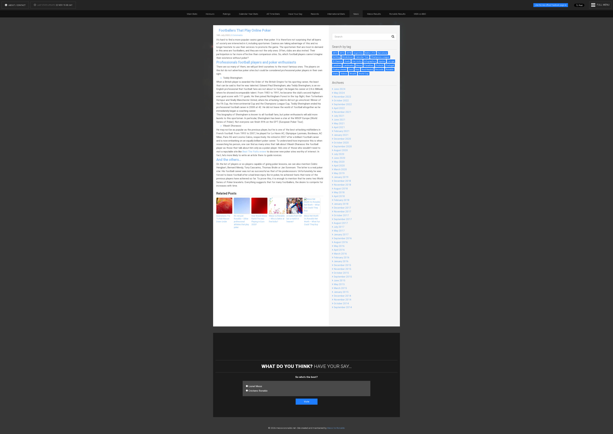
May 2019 (339, 173)
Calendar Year (362, 57)
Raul (357, 69)
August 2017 (341, 223)
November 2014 (342, 299)
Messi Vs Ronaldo (336, 428)
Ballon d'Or (370, 53)
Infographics (370, 61)
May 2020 (339, 161)
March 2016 (340, 253)
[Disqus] (269, 280)
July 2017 (339, 226)
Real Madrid (367, 69)
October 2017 (341, 215)
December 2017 (342, 207)
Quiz (351, 69)
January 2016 (341, 261)
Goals (347, 61)
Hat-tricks (357, 61)
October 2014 (341, 303)
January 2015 (341, 292)
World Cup (364, 73)
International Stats (336, 14)
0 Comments (237, 35)
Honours (210, 14)
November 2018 (342, 184)
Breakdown (347, 57)
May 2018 (339, 192)
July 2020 (339, 154)
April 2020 (339, 165)
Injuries (381, 61)
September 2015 (343, 276)
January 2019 (341, 177)
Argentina (358, 53)
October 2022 (341, 100)
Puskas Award (339, 69)
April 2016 (339, 249)
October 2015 (341, 272)
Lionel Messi (255, 386)
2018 (349, 53)
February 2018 (341, 200)
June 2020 (339, 158)
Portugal (390, 65)
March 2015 (340, 288)
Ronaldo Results (397, 14)
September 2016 (343, 238)
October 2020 (341, 142)
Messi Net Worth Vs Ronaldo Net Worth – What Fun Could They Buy (312, 220)
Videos (344, 73)
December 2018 (342, 181)
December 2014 (342, 295)
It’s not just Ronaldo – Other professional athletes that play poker (241, 221)
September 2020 (343, 146)
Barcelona (382, 53)
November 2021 (342, 112)
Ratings (227, 14)
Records (315, 14)
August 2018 (341, 188)
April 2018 (339, 196)
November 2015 (342, 269)
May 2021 (339, 123)
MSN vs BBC (420, 14)
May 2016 (339, 246)
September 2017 (343, 219)
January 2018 (341, 203)
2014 (335, 53)
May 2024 (339, 92)
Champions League (380, 57)
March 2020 (340, 169)
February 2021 (341, 131)
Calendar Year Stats (248, 14)
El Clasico (337, 61)
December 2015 (342, 265)
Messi (359, 65)
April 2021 (339, 127)
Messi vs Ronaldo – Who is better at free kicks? (277, 219)
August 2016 (341, 242)
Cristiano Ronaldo (258, 390)
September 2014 (343, 307)
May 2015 (339, 284)
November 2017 (342, 211)
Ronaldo (390, 69)
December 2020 (342, 138)
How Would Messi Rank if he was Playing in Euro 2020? (259, 220)
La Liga (391, 61)
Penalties (368, 65)
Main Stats (192, 14)
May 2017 (339, 230)
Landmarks (348, 65)
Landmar (337, 65)
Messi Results (374, 14)
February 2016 (341, 257)
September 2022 (343, 104)
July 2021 (339, 115)
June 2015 (339, 280)
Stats (335, 73)
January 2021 (341, 135)
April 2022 (339, 108)
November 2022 (342, 96)
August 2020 (341, 150)
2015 (342, 53)
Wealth (353, 73)
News (356, 14)
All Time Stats (273, 14)
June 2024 (339, 89)
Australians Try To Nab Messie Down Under (223, 219)
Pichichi (379, 65)
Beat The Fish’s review (254, 151)
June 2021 (339, 119)
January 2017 (341, 234)
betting (336, 57)
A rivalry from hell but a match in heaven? (294, 219)
